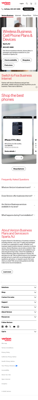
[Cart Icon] (31, 3)
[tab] (7, 15)
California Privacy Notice (9, 357)
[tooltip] (36, 87)
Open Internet (6, 379)
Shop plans (26, 60)
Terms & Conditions (7, 348)
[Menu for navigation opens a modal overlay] (35, 3)
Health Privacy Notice (8, 361)
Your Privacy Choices (8, 365)
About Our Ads (6, 374)
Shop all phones (18, 169)
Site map (4, 343)
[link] (17, 158)
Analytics (4, 383)
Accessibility (5, 370)
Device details (10, 151)
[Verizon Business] (6, 3)
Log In (22, 3)
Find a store (8, 65)
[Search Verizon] (27, 3)
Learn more (7, 272)
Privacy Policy (6, 352)
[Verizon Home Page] (6, 339)
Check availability (10, 60)
